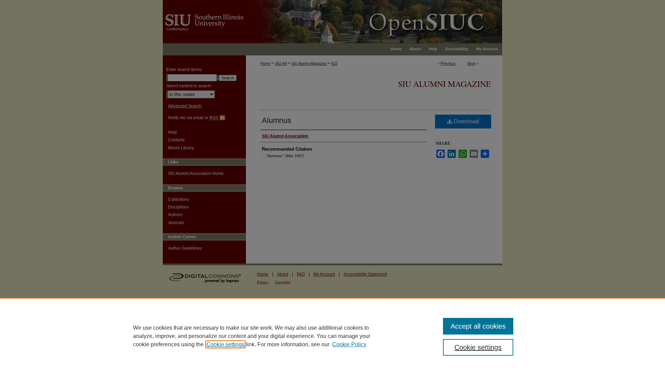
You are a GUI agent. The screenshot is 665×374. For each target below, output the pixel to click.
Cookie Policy (349, 344)
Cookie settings (225, 344)
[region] (332, 336)
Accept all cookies (478, 326)
